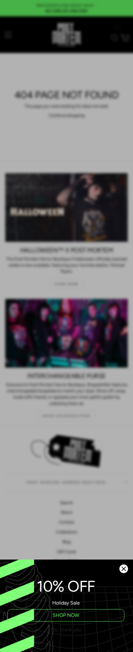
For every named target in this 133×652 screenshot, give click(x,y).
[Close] (123, 568)
